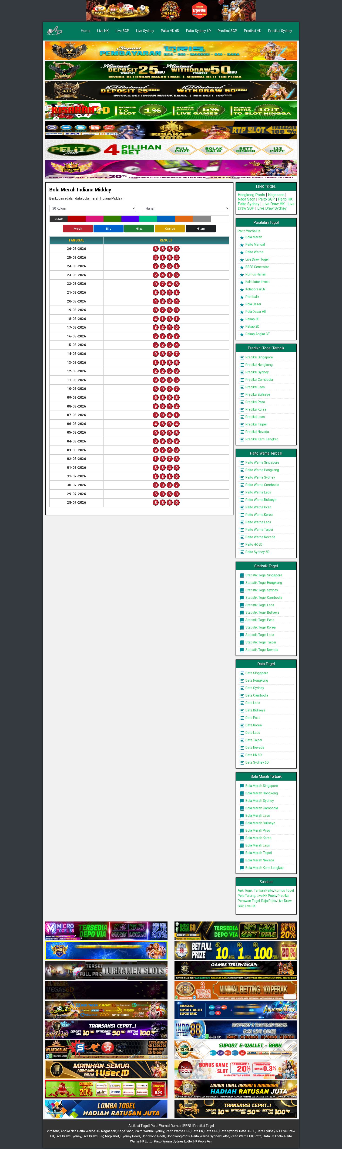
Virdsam (53, 1131)
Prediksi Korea (255, 409)
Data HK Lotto (273, 1136)
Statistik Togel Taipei (260, 642)
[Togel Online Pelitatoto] (171, 150)
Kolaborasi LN (255, 289)
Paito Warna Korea (259, 515)
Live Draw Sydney (272, 208)
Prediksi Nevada (257, 432)
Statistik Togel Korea (260, 627)
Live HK (103, 31)
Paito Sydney (248, 204)
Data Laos (252, 703)
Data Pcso (252, 718)
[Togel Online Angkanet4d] (235, 1050)
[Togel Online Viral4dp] (171, 170)
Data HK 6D (253, 755)
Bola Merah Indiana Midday (80, 190)
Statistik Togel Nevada (261, 650)
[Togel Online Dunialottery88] (235, 990)
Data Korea (253, 725)
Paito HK (285, 199)
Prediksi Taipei (256, 424)
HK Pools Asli (202, 1141)
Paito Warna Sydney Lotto (210, 1136)
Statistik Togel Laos (259, 605)
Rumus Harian (255, 274)
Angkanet (112, 1136)
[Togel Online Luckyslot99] (235, 951)
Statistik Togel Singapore (263, 575)
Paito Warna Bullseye (260, 500)
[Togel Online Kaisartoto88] (106, 1089)
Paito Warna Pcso (258, 507)
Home (85, 31)
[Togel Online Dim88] (171, 71)
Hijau (139, 228)
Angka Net (68, 1131)
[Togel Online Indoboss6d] (235, 931)
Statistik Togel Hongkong (263, 583)
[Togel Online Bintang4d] (106, 1030)
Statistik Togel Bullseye (262, 612)
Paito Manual (255, 244)
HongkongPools (178, 1136)
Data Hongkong (256, 680)
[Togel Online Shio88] (235, 1089)
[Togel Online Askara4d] (106, 1010)
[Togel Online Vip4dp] (235, 970)
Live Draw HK (273, 204)
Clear (59, 219)
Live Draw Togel (256, 259)
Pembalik (252, 297)
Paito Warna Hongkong (262, 470)
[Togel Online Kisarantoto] (171, 130)
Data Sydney (254, 688)
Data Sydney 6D (257, 762)
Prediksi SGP (227, 31)
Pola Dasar (253, 304)
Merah (78, 228)
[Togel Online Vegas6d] (106, 990)
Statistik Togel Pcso (259, 620)
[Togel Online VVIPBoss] (171, 51)
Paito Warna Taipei (259, 529)
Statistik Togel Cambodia (263, 597)
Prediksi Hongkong (259, 365)
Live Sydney (145, 31)
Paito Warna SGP (178, 1131)
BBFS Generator (257, 267)
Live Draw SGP (93, 1136)
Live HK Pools (266, 895)
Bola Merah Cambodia (261, 808)
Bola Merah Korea (258, 838)
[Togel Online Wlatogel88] (106, 1050)
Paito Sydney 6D (198, 31)
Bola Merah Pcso (257, 830)
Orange (170, 228)
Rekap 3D (252, 319)
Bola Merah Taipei (258, 853)
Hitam (201, 228)
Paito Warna (254, 252)
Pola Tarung (246, 895)
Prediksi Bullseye (257, 394)
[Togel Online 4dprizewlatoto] (106, 1069)
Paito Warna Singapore (262, 462)
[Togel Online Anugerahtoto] (235, 1010)
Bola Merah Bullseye (260, 823)
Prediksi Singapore (259, 357)
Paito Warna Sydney (260, 477)
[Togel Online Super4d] (171, 90)
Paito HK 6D (170, 31)
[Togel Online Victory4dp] (106, 951)
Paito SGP (266, 199)
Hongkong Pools (251, 195)
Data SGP (211, 1131)
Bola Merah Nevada (259, 860)
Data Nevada (254, 747)
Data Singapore (256, 673)
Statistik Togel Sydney (261, 590)
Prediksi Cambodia (259, 379)
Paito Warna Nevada (260, 537)
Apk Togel (245, 890)
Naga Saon (246, 199)
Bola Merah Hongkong (261, 793)
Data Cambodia (256, 695)
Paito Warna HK (249, 231)
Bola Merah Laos (257, 815)
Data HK (197, 1131)
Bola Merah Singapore (261, 786)
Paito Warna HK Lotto (246, 1136)
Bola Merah (253, 237)
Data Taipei (253, 740)
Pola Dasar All (255, 311)
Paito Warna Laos (258, 492)
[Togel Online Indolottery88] (235, 1030)
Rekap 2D (252, 326)
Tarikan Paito (263, 890)
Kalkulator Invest (257, 282)
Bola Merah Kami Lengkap (264, 868)
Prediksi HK (252, 31)
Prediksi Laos (255, 387)
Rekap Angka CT (257, 334)
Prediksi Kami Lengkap (261, 439)
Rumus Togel (284, 890)
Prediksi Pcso (255, 402)
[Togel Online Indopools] (235, 1069)
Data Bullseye (255, 710)
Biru (108, 228)
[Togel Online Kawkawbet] (106, 970)
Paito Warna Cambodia (262, 485)
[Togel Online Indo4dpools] (106, 1109)
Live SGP (122, 31)
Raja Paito (268, 901)
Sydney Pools (130, 1136)
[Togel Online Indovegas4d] (235, 1109)
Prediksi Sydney (280, 31)
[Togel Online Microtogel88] (106, 931)
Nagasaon (276, 195)
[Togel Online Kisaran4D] (171, 110)
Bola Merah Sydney (259, 800)
